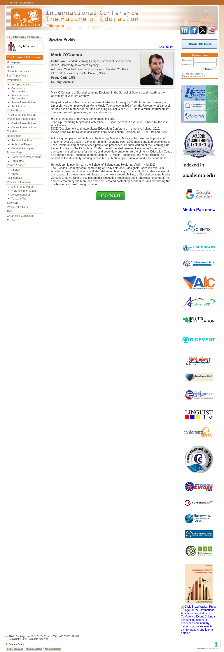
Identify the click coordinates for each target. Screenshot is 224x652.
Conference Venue (22, 186)
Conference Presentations (19, 90)
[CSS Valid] (53, 649)
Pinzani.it (213, 649)
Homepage (13, 62)
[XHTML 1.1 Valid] (34, 649)
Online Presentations (23, 127)
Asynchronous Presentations (19, 97)
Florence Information (23, 190)
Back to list (166, 47)
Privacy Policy (16, 644)
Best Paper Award (17, 75)
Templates (17, 161)
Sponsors (12, 202)
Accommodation (21, 194)
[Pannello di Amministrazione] (15, 649)
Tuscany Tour (19, 198)
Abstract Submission (23, 114)
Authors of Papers (22, 144)
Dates (10, 66)
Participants (18, 106)
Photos (15, 169)
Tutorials (12, 131)
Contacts (12, 220)
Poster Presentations (23, 102)
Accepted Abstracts (22, 84)
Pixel (11, 636)
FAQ (9, 211)
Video (14, 173)
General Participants (23, 148)
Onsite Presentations (23, 123)
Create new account (192, 74)
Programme (14, 80)
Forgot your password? (193, 76)
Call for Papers (16, 110)
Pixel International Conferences (24, 37)
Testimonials (14, 177)
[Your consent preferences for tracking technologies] (216, 644)
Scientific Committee (19, 71)
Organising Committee (20, 215)
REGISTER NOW (200, 43)
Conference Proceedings (26, 157)
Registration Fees (21, 140)
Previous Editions (17, 207)
